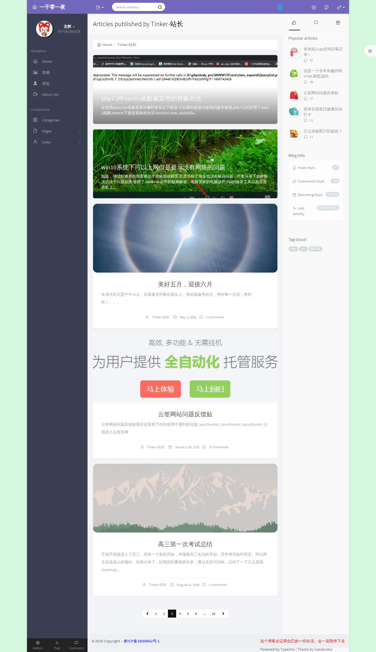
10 (213, 614)
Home (107, 44)
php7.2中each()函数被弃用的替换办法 (151, 98)
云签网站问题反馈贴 (185, 414)
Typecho (287, 649)
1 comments (215, 317)
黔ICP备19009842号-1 (142, 641)
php (293, 249)
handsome (323, 649)
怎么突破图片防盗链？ (323, 131)
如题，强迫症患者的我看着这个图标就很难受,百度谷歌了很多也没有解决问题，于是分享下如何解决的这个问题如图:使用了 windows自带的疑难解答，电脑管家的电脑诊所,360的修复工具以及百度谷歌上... (184, 182)
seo (303, 249)
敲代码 (315, 249)
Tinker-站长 (161, 317)
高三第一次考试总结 (185, 544)
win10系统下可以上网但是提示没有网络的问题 (163, 167)
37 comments (219, 447)
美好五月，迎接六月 (185, 284)
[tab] (294, 22)
